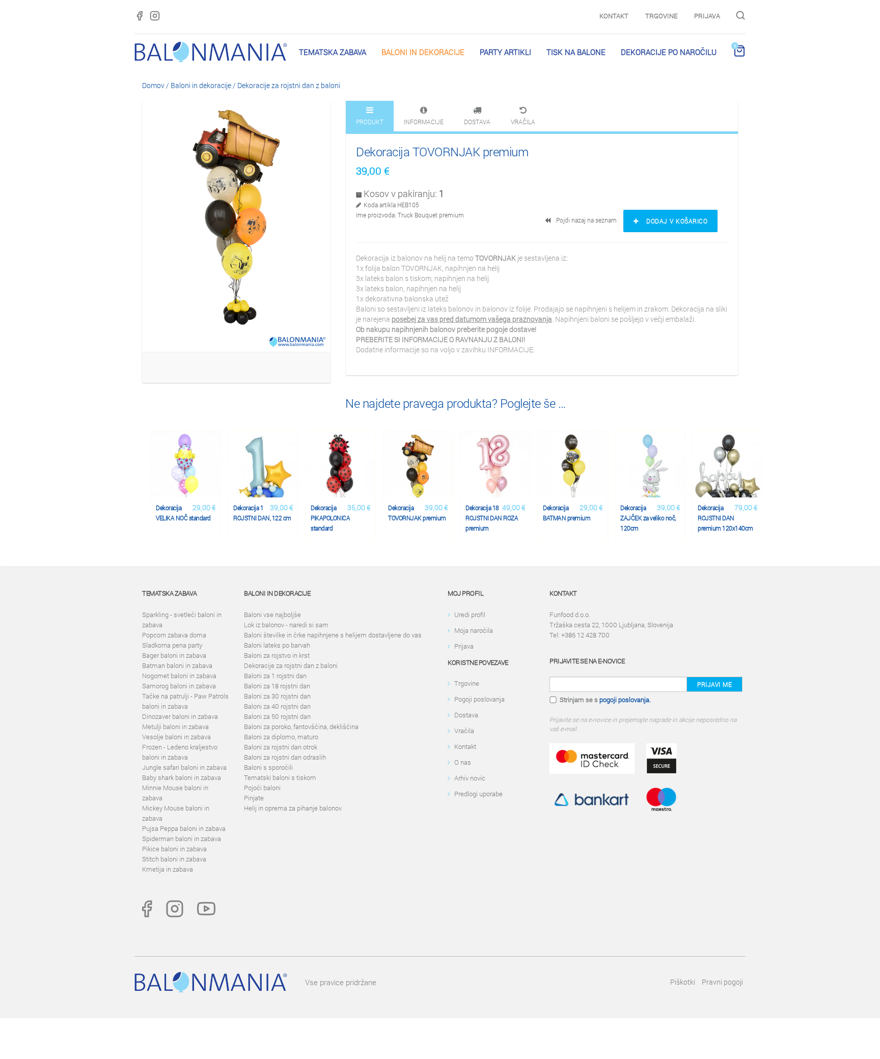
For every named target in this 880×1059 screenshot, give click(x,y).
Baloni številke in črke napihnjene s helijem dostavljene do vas (333, 634)
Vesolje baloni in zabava (176, 736)
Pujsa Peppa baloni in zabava (184, 828)
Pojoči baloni (262, 787)
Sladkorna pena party (172, 645)
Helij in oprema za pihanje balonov (293, 808)
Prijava (707, 15)
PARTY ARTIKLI (505, 52)
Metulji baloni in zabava (175, 726)
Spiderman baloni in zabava (181, 838)
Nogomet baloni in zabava (179, 675)
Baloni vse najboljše (272, 614)
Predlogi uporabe (478, 793)
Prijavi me (714, 684)
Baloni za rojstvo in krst (277, 655)
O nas (462, 762)
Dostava (466, 714)
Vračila (464, 730)
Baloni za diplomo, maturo (281, 736)
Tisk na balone (576, 52)
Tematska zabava (332, 52)
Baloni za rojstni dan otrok (280, 746)
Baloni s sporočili (268, 767)
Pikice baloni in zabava (174, 848)
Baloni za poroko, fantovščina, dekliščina (301, 726)
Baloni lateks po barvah (277, 645)
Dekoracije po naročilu (669, 52)
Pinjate (254, 797)
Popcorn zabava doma (174, 634)
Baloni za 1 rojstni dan (275, 675)
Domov (153, 85)
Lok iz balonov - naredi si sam (286, 624)
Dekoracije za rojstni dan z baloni (288, 85)
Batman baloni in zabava (177, 665)
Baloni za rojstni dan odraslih (285, 757)
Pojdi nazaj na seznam (585, 220)
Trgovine (661, 15)
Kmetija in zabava (167, 869)
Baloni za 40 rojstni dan (277, 706)
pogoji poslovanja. (625, 699)
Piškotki (682, 982)
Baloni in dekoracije (422, 52)
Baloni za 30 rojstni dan (277, 696)
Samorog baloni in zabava (179, 685)
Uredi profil (469, 614)
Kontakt (613, 15)
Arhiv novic (469, 778)
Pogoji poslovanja (479, 699)
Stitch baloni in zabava (174, 858)
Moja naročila (473, 630)
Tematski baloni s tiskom (280, 777)
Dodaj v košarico (674, 221)
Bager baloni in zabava (174, 655)
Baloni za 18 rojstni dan (277, 685)
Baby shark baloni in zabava (181, 777)
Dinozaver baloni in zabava (180, 716)
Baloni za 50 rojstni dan (277, 716)
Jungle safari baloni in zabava (184, 767)
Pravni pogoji (722, 982)
